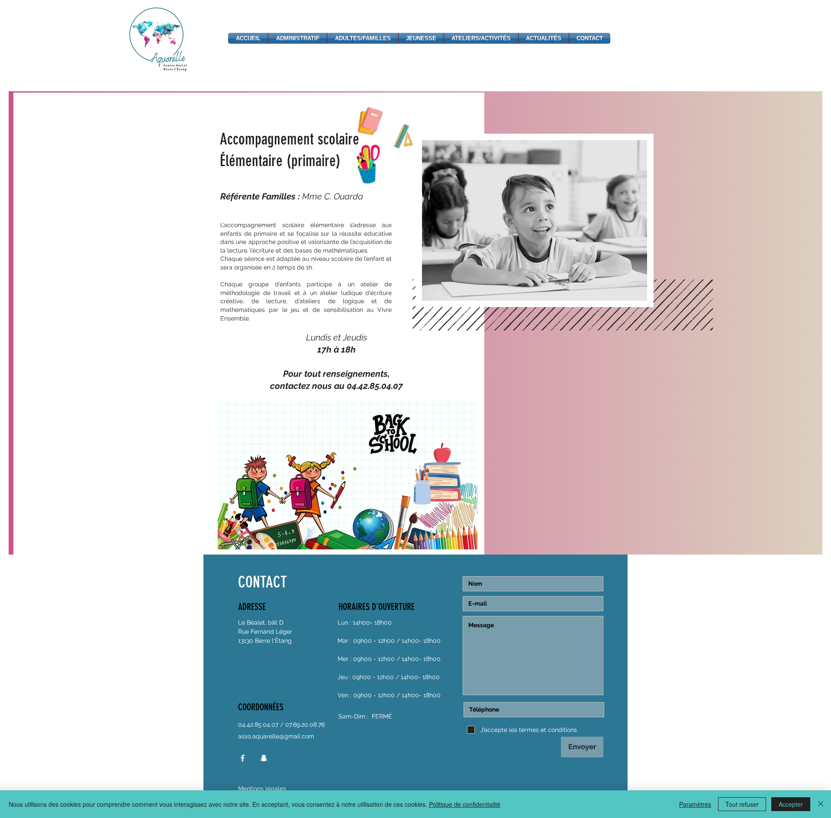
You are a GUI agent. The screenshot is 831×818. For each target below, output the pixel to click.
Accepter (791, 804)
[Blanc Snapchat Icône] (263, 758)
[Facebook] (242, 758)
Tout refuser (742, 804)
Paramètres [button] (695, 804)
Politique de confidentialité (464, 804)
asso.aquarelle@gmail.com (276, 736)
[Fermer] (820, 804)
